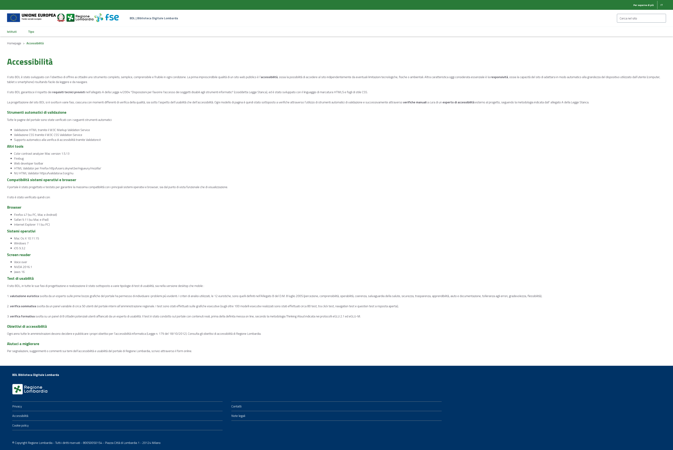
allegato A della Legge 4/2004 (110, 92)
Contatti (236, 406)
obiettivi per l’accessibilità (114, 333)
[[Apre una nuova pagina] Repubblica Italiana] (61, 15)
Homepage (14, 43)
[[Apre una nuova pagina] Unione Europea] (32, 15)
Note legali (238, 415)
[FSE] (106, 15)
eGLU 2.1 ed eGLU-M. (347, 316)
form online (184, 351)
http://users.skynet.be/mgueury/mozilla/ (75, 168)
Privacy (17, 406)
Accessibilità (20, 415)
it (662, 5)
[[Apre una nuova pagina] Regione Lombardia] (80, 15)
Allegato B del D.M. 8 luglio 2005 (282, 296)
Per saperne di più (643, 5)
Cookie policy (20, 425)
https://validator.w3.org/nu (56, 173)
